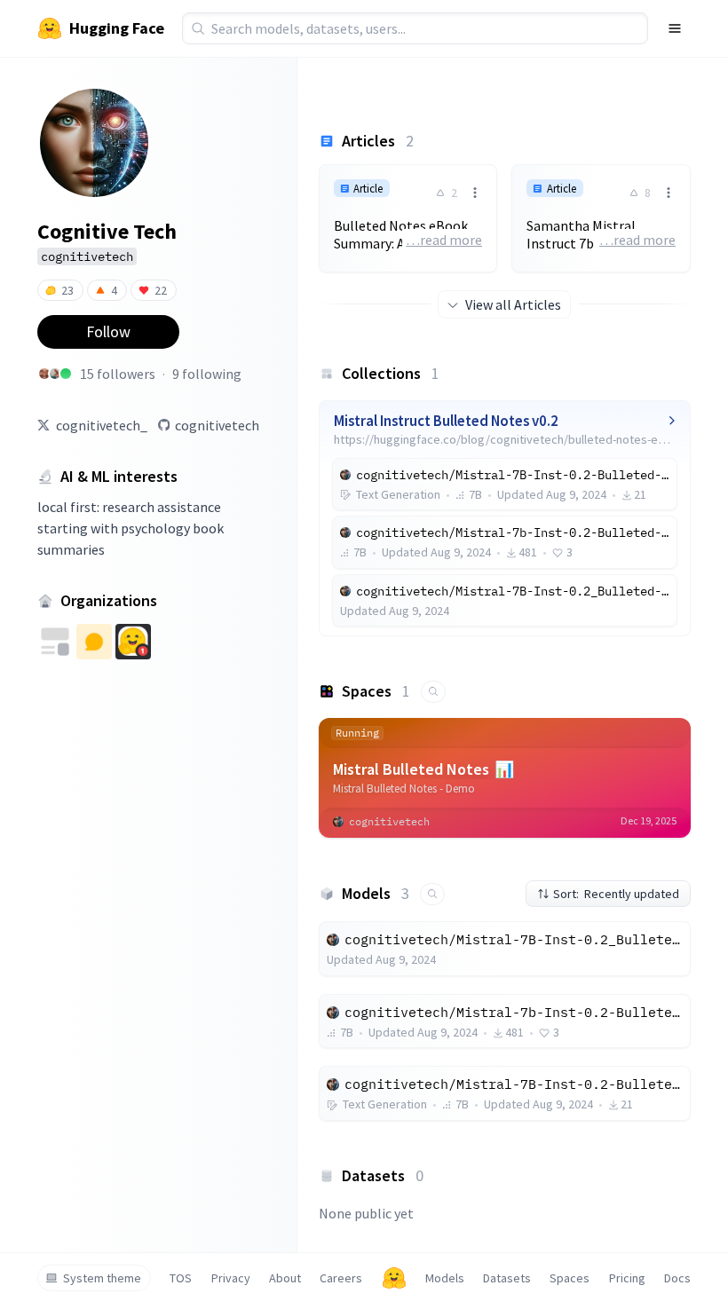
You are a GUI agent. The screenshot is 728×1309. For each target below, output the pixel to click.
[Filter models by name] (432, 894)
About (285, 1278)
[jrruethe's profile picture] (66, 374)
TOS (181, 1278)
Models (444, 1278)
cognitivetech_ (101, 425)
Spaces (570, 1278)
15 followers (117, 373)
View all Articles (513, 304)
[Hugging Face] (394, 1278)
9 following (206, 373)
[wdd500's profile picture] (55, 374)
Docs (677, 1278)
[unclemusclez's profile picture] (44, 374)
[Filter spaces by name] (433, 692)
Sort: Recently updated (616, 894)
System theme (102, 1278)
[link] (408, 218)
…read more (444, 239)
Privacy (230, 1278)
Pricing (627, 1278)
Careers (341, 1278)
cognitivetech (217, 425)
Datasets (507, 1278)
